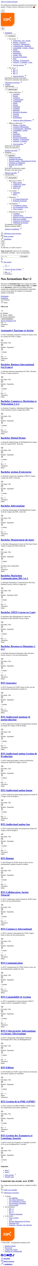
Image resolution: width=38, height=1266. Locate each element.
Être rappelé (7, 262)
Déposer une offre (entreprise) (22, 217)
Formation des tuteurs (16, 159)
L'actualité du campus (20, 205)
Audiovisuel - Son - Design (22, 41)
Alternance (16, 192)
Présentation (5, 296)
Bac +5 (15, 73)
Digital (15, 50)
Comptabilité (17, 101)
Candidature (7, 239)
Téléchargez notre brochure (12, 233)
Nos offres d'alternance (16, 1200)
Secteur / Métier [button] (8, 315)
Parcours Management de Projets (19, 1221)
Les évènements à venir (20, 207)
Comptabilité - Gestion (20, 130)
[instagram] (5, 1256)
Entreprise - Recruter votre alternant (20, 1225)
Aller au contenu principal (9, 2)
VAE (10, 166)
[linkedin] (10, 1256)
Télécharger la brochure (20, 223)
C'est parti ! (24, 256)
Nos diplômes (13, 1198)
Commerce (16, 98)
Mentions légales (10, 1246)
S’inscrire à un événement (21, 221)
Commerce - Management (21, 44)
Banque (15, 96)
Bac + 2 (7, 272)
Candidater (16, 214)
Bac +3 (15, 71)
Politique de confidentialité (13, 1251)
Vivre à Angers (18, 209)
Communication (18, 99)
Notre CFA (16, 188)
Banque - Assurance (19, 42)
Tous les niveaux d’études (13, 269)
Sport (14, 59)
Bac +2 (15, 70)
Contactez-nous (18, 215)
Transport (16, 116)
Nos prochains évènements (17, 1203)
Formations (8, 33)
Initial (15, 194)
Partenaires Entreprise (20, 201)
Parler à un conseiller (19, 219)
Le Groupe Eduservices (20, 199)
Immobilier (16, 51)
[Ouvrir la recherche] (3, 241)
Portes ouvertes (8, 236)
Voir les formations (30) (8, 321)
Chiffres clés (17, 186)
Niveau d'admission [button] (9, 317)
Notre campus (17, 182)
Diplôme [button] (5, 313)
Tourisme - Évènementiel (21, 60)
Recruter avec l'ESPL (16, 164)
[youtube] (7, 1256)
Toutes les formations (15, 1214)
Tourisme (16, 114)
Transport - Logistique (20, 141)
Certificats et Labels (19, 184)
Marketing (16, 110)
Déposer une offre (14, 157)
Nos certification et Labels (17, 1201)
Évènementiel (17, 117)
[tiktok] (13, 1256)
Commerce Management (21, 127)
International (17, 53)
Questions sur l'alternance (17, 163)
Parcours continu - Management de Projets (22, 161)
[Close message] (3, 11)
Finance (15, 105)
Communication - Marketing (22, 46)
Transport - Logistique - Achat (22, 62)
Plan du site (8, 1248)
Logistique (16, 108)
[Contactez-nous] (2, 259)
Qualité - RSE (17, 55)
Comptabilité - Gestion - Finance (23, 48)
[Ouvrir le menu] (3, 28)
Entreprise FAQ (14, 1223)
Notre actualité (13, 1205)
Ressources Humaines (20, 57)
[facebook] (2, 1256)
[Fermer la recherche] (3, 245)
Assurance (16, 94)
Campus (7, 84)
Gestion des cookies (11, 1249)
